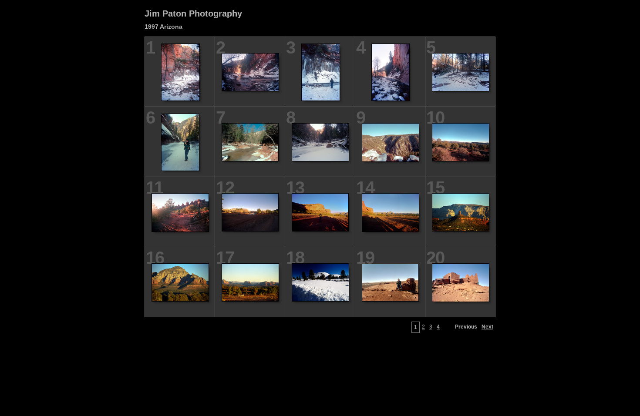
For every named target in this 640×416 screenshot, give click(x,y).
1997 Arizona (163, 26)
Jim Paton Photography (193, 13)
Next (487, 327)
